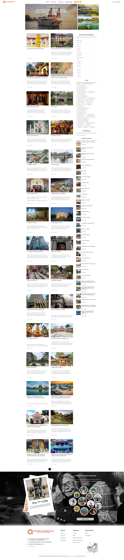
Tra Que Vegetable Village (83, 120)
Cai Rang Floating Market (83, 108)
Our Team (63, 535)
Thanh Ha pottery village (83, 118)
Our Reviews (63, 540)
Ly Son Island (79, 53)
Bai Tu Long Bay (81, 102)
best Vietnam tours (81, 94)
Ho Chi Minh (79, 55)
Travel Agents (88, 535)
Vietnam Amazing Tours (81, 135)
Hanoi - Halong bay (81, 91)
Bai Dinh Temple (91, 98)
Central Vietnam (88, 104)
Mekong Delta (80, 57)
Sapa (78, 44)
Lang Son (79, 72)
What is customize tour (78, 540)
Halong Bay (79, 40)
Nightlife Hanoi (91, 114)
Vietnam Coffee (76, 542)
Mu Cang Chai (80, 124)
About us (61, 1)
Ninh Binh (79, 48)
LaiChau (85, 127)
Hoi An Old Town (81, 116)
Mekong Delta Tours (82, 112)
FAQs (74, 535)
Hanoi (78, 38)
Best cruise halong (81, 85)
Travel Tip (79, 65)
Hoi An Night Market (90, 122)
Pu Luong (79, 63)
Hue (78, 67)
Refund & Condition (77, 537)
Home (47, 1)
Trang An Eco (80, 100)
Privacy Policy (72, 556)
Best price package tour (82, 96)
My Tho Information (82, 110)
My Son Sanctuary (91, 116)
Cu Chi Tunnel (80, 106)
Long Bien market (81, 114)
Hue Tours (80, 104)
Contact (74, 533)
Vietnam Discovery (81, 89)
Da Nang (78, 70)
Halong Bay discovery (82, 87)
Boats (79, 83)
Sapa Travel (89, 102)
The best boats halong (87, 83)
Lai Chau (79, 74)
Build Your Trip (77, 1)
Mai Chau (79, 46)
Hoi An (78, 59)
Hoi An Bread (80, 122)
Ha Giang (79, 61)
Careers (87, 533)
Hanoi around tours (81, 98)
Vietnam (78, 50)
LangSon (79, 127)
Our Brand (63, 537)
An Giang (79, 76)
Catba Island (79, 42)
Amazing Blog (68, 1)
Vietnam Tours (91, 91)
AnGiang (92, 127)
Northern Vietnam (89, 100)
